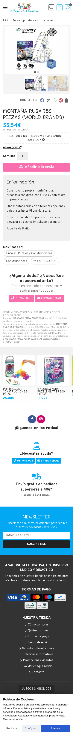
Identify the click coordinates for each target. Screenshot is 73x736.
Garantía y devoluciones (38, 648)
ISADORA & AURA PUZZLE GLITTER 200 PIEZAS (51, 391)
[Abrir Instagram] (41, 419)
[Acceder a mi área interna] (60, 7)
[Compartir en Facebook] (42, 100)
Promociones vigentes (38, 660)
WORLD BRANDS (52, 333)
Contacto (38, 672)
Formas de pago (38, 636)
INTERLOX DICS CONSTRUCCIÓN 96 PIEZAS (15, 391)
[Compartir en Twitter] (48, 100)
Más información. (13, 719)
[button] (35, 72)
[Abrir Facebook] (32, 419)
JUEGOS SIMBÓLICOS (36, 689)
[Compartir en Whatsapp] (55, 100)
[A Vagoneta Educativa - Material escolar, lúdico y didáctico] (24, 7)
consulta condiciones (36, 495)
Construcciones (18, 333)
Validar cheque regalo (38, 666)
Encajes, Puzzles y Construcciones (49, 330)
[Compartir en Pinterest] (61, 100)
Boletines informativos (38, 654)
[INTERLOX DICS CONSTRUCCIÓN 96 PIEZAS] (19, 370)
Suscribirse (36, 544)
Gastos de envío (38, 642)
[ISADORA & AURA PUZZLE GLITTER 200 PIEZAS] (53, 370)
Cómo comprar (38, 625)
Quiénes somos (38, 631)
